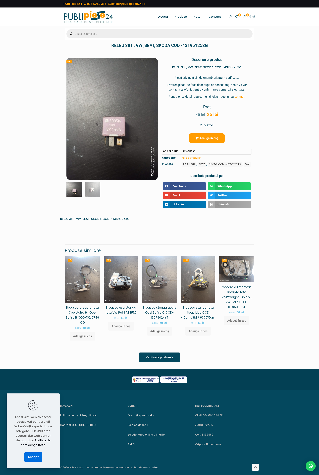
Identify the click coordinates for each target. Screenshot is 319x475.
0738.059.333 (96, 4)
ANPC (131, 444)
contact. (239, 96)
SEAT (202, 164)
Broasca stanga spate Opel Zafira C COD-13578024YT (159, 312)
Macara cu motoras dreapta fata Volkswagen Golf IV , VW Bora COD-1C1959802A (237, 297)
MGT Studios (150, 467)
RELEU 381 (189, 164)
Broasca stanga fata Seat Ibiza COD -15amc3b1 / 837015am (198, 312)
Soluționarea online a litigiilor (147, 434)
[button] (207, 138)
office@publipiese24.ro (128, 4)
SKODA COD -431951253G (225, 164)
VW (247, 164)
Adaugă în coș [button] (82, 336)
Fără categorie (191, 157)
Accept (33, 457)
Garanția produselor (141, 415)
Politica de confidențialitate (78, 415)
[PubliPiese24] (88, 16)
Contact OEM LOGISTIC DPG (78, 425)
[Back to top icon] (255, 467)
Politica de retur (138, 425)
